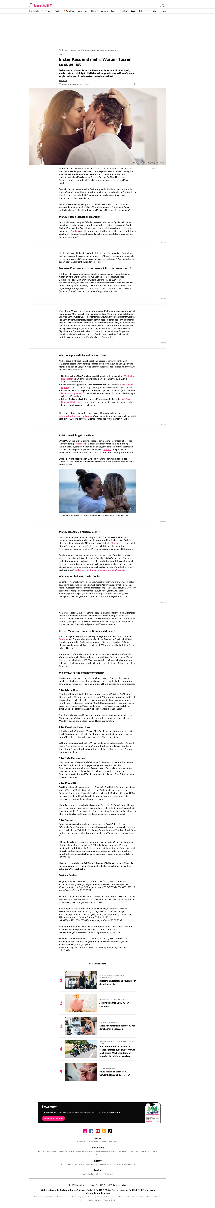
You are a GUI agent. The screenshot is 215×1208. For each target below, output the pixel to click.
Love (133, 11)
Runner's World (95, 1200)
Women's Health (110, 1200)
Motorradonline (144, 1197)
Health (94, 11)
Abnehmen (82, 11)
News (164, 11)
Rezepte (103, 1142)
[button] (97, 126)
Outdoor (156, 1197)
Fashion (124, 11)
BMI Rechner (114, 1142)
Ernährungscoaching (89, 1164)
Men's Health (130, 1197)
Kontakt (41, 1151)
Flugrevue (96, 1197)
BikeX (67, 1197)
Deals (155, 11)
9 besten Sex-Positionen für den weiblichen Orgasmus (99, 569)
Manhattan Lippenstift (72, 393)
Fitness (47, 11)
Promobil (82, 1200)
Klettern (106, 1197)
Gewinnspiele (81, 1142)
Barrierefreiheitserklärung (123, 1151)
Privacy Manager (77, 1151)
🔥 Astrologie (68, 11)
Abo (101, 1)
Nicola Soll (63, 81)
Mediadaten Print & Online (92, 1174)
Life (147, 11)
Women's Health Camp (69, 1164)
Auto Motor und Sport (53, 1197)
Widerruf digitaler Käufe (97, 1155)
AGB (88, 1151)
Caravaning (76, 1197)
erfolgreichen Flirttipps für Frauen (75, 415)
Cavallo (87, 1197)
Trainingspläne (34, 11)
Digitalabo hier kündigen (145, 1151)
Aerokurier (38, 1197)
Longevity (104, 11)
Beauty (113, 11)
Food (57, 11)
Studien (75, 231)
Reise (141, 11)
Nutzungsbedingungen (101, 1151)
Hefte (106, 1)
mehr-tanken (117, 1197)
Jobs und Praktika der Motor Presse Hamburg (117, 1164)
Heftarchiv (109, 1174)
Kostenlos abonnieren (53, 1118)
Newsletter (93, 1142)
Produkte (112, 1)
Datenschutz (63, 1151)
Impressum (51, 1151)
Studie (62, 639)
